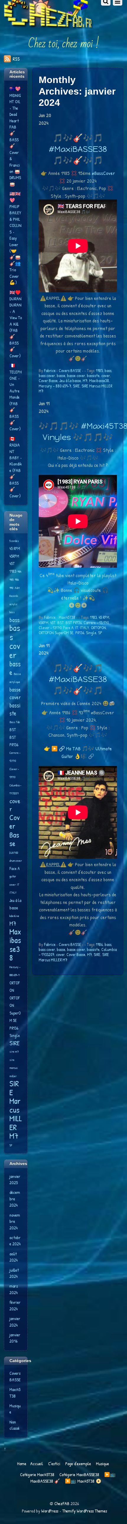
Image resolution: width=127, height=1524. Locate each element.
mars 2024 (13, 1289)
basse (61, 376)
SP (100, 633)
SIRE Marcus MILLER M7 (15, 1109)
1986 (99, 944)
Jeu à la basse (70, 381)
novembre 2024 (14, 1221)
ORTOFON (98, 628)
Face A (68, 628)
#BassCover (103, 173)
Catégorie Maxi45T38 (37, 1474)
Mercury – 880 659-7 (55, 386)
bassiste (93, 376)
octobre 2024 (15, 1240)
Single (91, 633)
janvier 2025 (14, 1179)
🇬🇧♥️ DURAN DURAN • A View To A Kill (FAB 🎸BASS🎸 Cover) (15, 324)
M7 (85, 381)
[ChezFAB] (49, 18)
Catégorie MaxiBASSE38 (79, 1474)
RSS (16, 59)
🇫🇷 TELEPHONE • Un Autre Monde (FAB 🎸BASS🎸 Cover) (15, 397)
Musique (102, 1463)
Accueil (36, 1463)
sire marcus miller (13, 1068)
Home (21, 1463)
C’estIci (54, 1463)
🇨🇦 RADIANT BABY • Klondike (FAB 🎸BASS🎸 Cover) (15, 467)
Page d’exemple (78, 1463)
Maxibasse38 (99, 381)
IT (76, 628)
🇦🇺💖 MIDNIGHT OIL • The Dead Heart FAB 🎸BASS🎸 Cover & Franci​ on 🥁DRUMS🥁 (15, 136)
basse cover (76, 376)
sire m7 (14, 1051)
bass (108, 371)
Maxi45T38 (67, 617)
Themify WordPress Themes (84, 1511)
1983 (93, 617)
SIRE (76, 386)
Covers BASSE (70, 371)
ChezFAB (61, 1503)
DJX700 (13, 853)
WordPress (49, 1511)
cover (105, 376)
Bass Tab (14, 722)
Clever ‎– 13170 (50, 628)
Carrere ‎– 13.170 (96, 623)
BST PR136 (74, 623)
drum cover (15, 860)
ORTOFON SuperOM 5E (56, 633)
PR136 (79, 633)
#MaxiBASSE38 (78, 149)
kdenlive (14, 916)
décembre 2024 (14, 1198)
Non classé (14, 1425)
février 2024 (15, 1305)
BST (60, 623)
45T (53, 623)
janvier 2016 (14, 1338)
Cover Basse (48, 381)
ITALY (84, 628)
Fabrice (50, 371)
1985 (99, 371)
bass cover (47, 376)
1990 (11, 588)
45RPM (43, 623)
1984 (19, 571)
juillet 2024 (14, 1273)
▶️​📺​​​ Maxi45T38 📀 (83, 1481)
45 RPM (104, 617)
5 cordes (14, 541)
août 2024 (13, 1257)
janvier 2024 (14, 1321)
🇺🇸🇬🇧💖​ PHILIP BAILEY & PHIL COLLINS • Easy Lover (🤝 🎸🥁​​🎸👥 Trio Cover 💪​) (15, 238)
